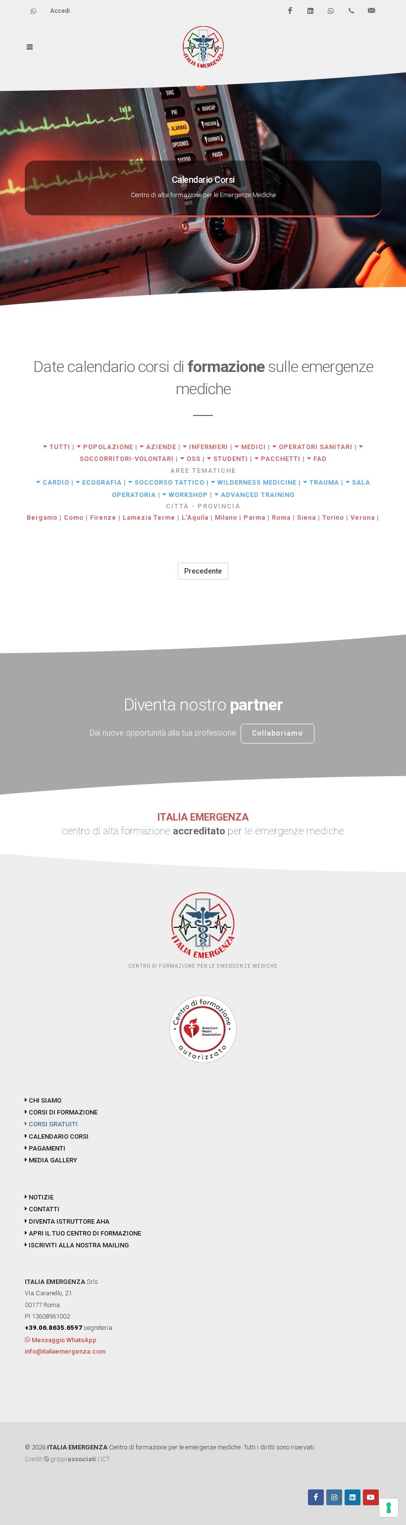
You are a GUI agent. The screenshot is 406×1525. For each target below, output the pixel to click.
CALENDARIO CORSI (58, 1136)
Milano (226, 517)
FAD (319, 458)
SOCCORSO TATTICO (168, 482)
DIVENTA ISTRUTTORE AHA (68, 1221)
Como (74, 517)
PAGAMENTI (46, 1148)
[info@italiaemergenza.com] (371, 11)
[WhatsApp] (331, 11)
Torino (333, 517)
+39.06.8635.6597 (53, 1327)
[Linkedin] (310, 11)
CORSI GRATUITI (52, 1124)
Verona (363, 517)
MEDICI (252, 447)
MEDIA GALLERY (52, 1160)
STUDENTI (229, 458)
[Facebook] (290, 11)
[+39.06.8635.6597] (351, 11)
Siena (306, 517)
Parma (254, 517)
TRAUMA (323, 482)
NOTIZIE (40, 1197)
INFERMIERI (207, 447)
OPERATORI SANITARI (315, 447)
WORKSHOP (187, 494)
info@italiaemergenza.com (65, 1351)
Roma (281, 517)
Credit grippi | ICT (67, 1459)
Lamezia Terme (149, 517)
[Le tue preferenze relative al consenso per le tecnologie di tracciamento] (388, 1507)
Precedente (203, 571)
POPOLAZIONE (107, 447)
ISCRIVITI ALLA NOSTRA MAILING (78, 1245)
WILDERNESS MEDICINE (256, 482)
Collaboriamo (277, 733)
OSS (193, 458)
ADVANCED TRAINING (257, 494)
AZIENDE (160, 447)
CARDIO (55, 482)
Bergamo (42, 517)
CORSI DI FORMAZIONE (62, 1112)
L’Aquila (195, 517)
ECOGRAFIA (101, 482)
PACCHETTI (280, 458)
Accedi (60, 10)
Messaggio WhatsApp (63, 1340)
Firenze (103, 517)
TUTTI (59, 447)
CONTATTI (43, 1209)
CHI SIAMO (44, 1100)
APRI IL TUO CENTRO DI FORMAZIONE (84, 1233)
